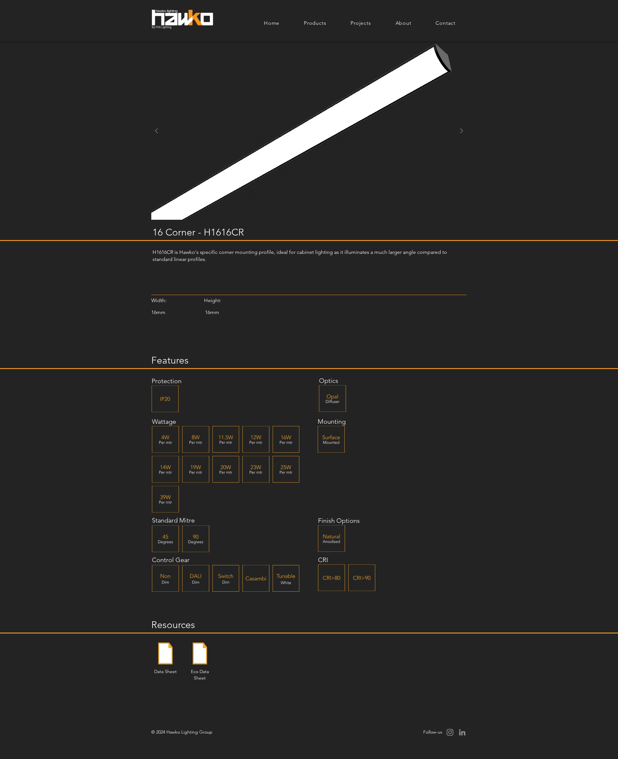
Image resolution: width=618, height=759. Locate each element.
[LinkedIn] (462, 732)
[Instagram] (449, 732)
